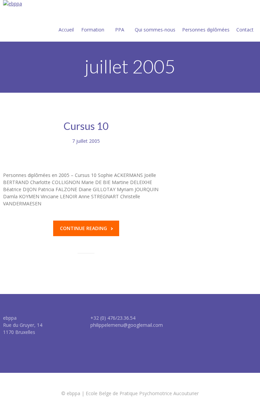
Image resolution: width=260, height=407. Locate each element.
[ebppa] (12, 3)
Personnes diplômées (206, 29)
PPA (119, 29)
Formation (92, 29)
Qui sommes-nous (155, 29)
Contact (245, 29)
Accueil (66, 29)
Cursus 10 (86, 126)
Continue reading (83, 228)
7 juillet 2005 (86, 141)
